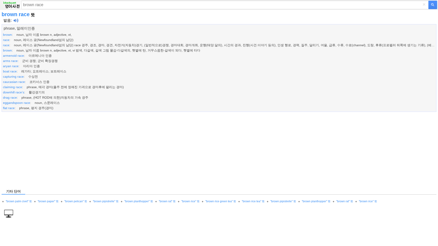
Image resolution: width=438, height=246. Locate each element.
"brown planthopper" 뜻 (138, 201)
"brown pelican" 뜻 (75, 201)
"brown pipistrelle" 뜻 (106, 201)
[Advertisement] (138, 150)
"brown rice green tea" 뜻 (220, 201)
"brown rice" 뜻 (190, 201)
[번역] (432, 5)
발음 (7, 20)
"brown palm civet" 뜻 (19, 201)
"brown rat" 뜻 (167, 201)
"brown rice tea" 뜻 (253, 201)
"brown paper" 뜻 (48, 201)
